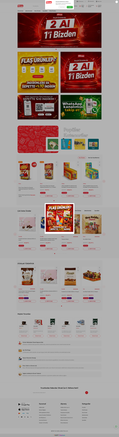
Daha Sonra (62, 7)
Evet (70, 7)
